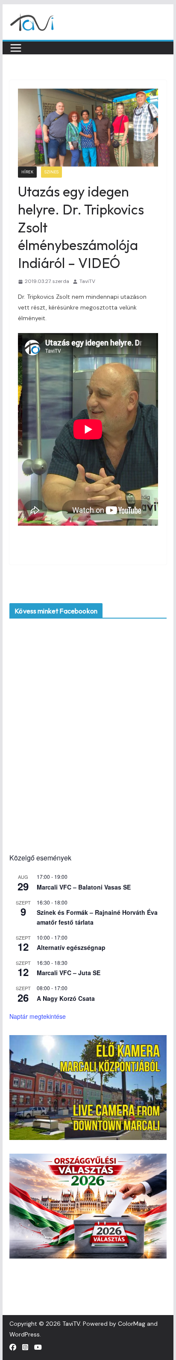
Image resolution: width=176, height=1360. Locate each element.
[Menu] (15, 48)
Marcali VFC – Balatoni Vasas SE (84, 887)
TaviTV (87, 281)
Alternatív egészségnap (71, 947)
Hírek (27, 172)
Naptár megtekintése (37, 1016)
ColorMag (131, 1323)
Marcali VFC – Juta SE (68, 972)
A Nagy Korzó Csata (66, 998)
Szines (51, 172)
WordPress (24, 1334)
